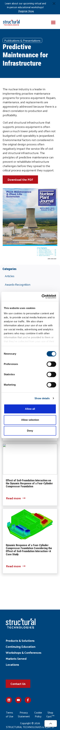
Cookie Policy (38, 714)
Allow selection (30, 419)
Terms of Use (9, 714)
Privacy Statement (24, 714)
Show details (42, 398)
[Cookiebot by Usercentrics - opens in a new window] (42, 296)
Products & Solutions (20, 640)
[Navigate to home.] (12, 21)
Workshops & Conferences (23, 652)
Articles (9, 276)
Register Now (26, 11)
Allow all (30, 408)
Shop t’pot (50, 714)
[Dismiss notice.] (54, 3)
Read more (13, 498)
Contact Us (18, 683)
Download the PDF (20, 179)
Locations (12, 664)
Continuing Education (20, 646)
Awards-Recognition (17, 284)
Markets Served (16, 658)
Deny (30, 430)
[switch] (51, 364)
